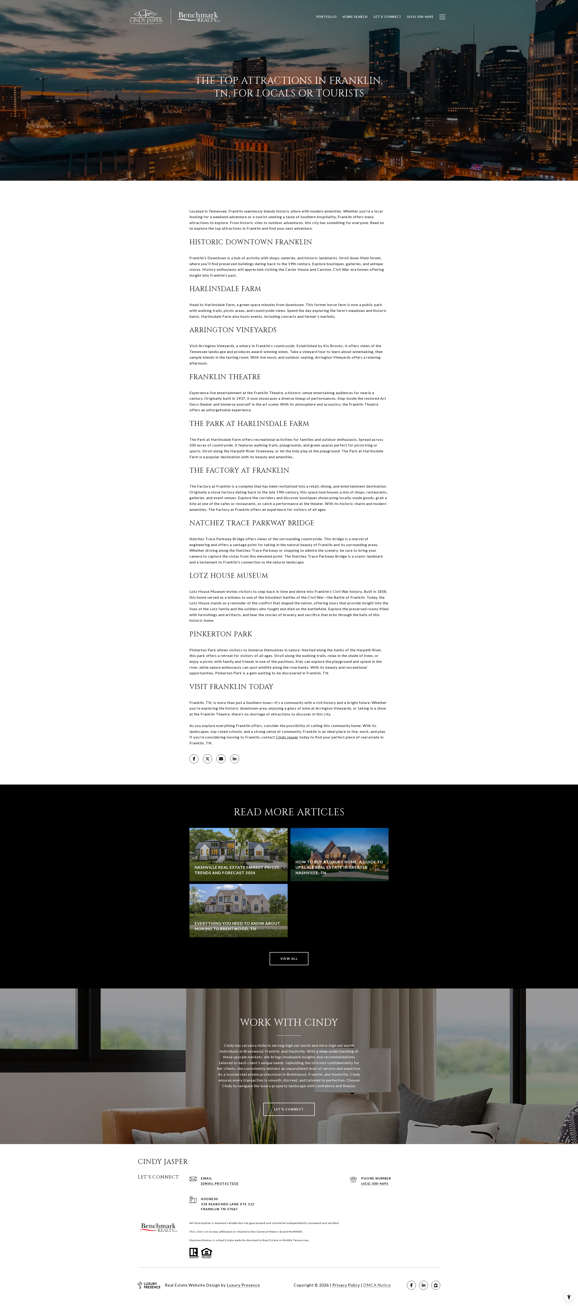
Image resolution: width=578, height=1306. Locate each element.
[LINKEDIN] (423, 1285)
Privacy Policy (346, 1285)
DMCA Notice (377, 1285)
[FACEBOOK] (411, 1285)
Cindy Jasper (287, 737)
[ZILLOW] (435, 1285)
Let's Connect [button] (289, 1109)
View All (289, 958)
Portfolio (326, 17)
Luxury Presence (243, 1285)
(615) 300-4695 (374, 1183)
